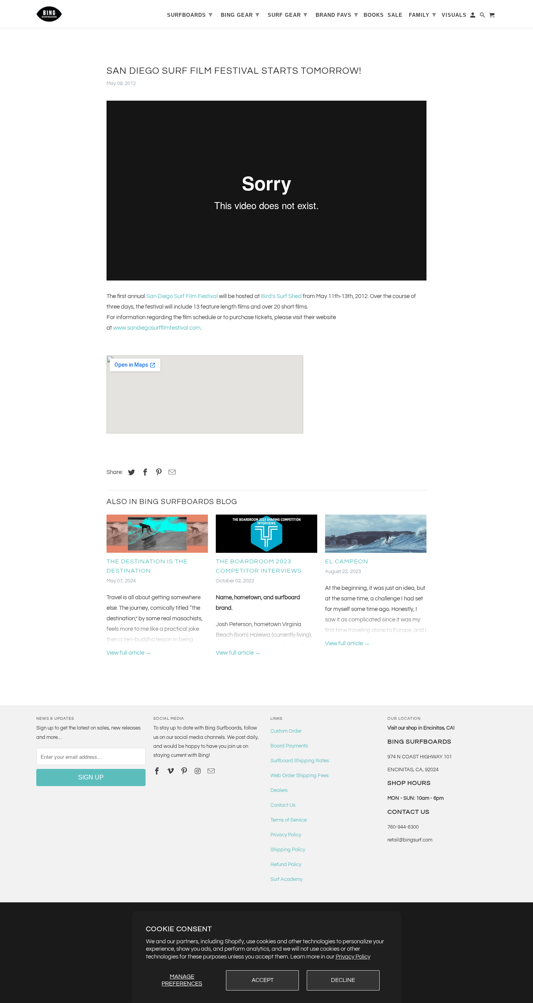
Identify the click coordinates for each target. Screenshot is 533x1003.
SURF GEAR (287, 14)
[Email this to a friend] (171, 472)
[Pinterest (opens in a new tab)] (157, 472)
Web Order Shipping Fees (299, 775)
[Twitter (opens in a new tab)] (130, 472)
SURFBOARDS (190, 14)
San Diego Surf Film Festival (182, 296)
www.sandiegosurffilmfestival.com (157, 328)
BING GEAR (240, 14)
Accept (263, 980)
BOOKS (374, 15)
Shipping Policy (287, 849)
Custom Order (286, 731)
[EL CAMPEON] (375, 535)
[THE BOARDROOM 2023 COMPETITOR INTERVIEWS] (266, 535)
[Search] (483, 16)
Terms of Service (288, 820)
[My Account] (473, 16)
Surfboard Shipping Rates (299, 760)
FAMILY (422, 14)
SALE (395, 15)
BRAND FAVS (337, 14)
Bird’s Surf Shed (281, 296)
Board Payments (289, 746)
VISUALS (454, 15)
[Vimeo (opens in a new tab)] (171, 771)
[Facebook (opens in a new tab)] (144, 472)
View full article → (129, 653)
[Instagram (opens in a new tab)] (198, 771)
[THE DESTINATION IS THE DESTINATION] (157, 535)
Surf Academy (286, 879)
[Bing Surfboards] (87, 14)
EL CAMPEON (346, 561)
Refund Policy (285, 864)
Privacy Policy (353, 957)
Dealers (279, 790)
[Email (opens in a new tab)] (212, 771)
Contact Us (282, 805)
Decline (343, 980)
